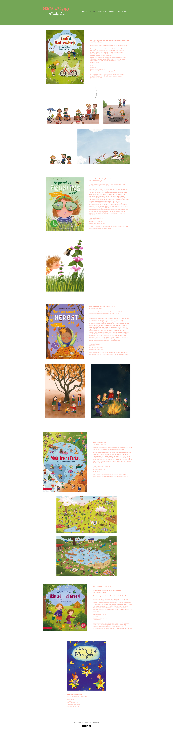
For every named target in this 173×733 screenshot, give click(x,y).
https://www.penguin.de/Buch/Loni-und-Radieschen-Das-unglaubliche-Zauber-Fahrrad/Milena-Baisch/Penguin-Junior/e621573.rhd (107, 76)
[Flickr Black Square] (85, 726)
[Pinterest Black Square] (90, 726)
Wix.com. (96, 722)
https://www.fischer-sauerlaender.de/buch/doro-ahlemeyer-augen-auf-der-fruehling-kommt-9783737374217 (109, 227)
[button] (86, 666)
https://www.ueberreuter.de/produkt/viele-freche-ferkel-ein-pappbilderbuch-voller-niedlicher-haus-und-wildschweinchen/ (111, 475)
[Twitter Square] (87, 726)
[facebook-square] (83, 726)
